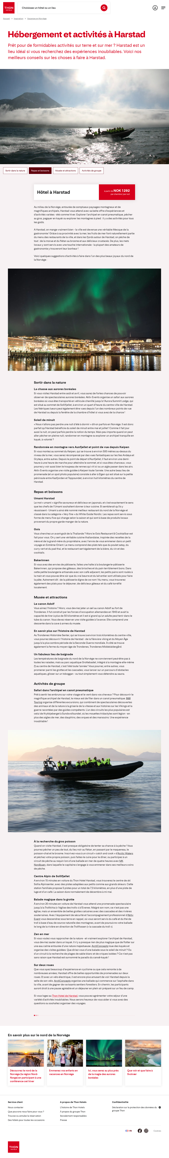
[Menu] (163, 7)
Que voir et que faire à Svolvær (140, 1072)
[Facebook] (140, 1131)
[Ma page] (155, 7)
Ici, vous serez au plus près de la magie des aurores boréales (103, 1074)
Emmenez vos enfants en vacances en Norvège (63, 1072)
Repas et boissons (40, 170)
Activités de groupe (91, 170)
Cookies (157, 1131)
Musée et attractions (65, 170)
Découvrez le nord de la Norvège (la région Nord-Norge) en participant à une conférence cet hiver (25, 1076)
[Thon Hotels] (9, 7)
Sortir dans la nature (15, 170)
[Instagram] (146, 1131)
